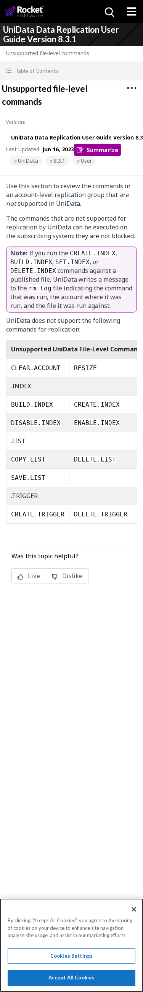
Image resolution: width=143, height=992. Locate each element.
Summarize (102, 149)
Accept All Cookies (71, 977)
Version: (15, 121)
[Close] (133, 909)
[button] (71, 70)
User (86, 160)
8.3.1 (59, 160)
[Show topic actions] (131, 88)
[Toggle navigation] (131, 11)
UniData (28, 160)
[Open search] (108, 11)
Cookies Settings (71, 956)
